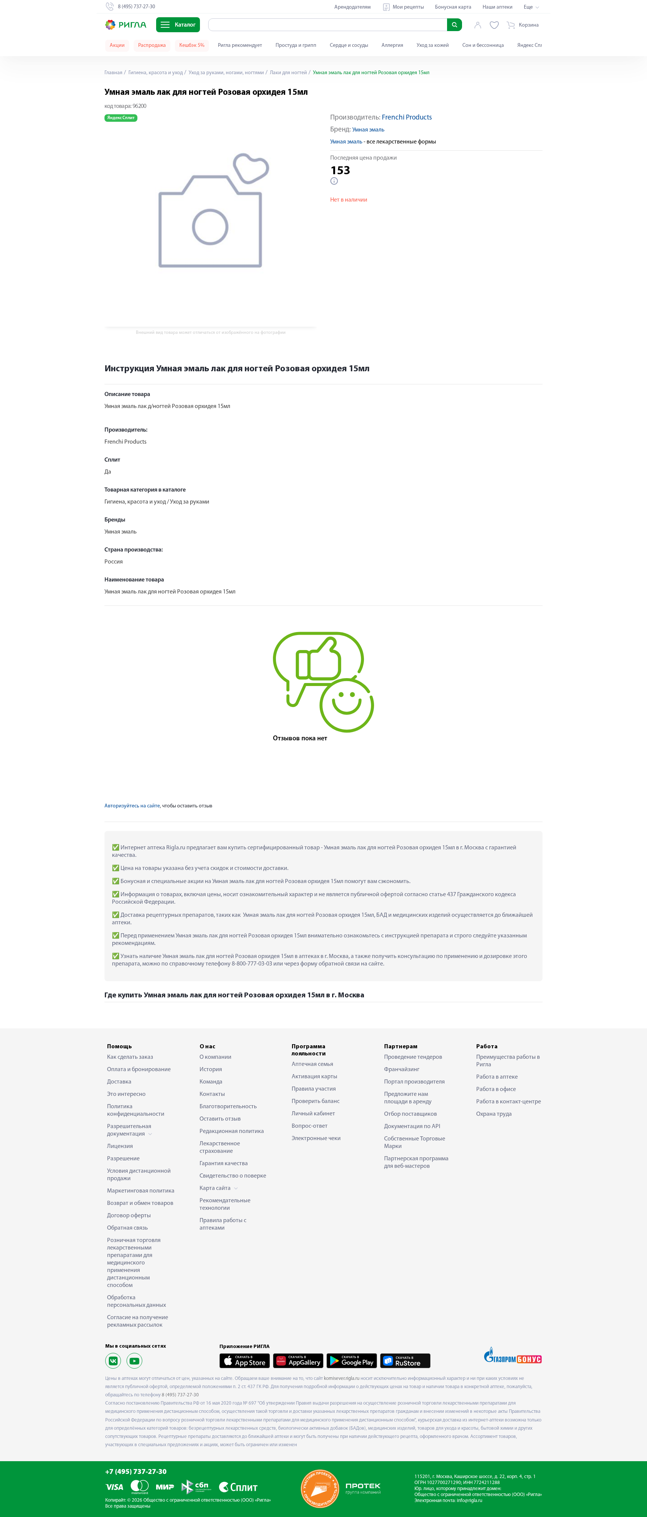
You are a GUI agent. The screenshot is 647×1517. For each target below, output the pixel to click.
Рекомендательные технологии (225, 1204)
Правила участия (314, 1089)
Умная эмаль (368, 130)
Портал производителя (414, 1082)
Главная (113, 73)
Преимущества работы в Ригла (508, 1061)
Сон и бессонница (483, 45)
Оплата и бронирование (139, 1070)
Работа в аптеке (497, 1077)
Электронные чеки (316, 1139)
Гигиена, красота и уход (155, 73)
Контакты (212, 1094)
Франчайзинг (401, 1070)
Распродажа (152, 45)
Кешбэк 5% (191, 45)
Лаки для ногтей (288, 73)
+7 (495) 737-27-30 (136, 1472)
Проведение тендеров (413, 1057)
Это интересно (126, 1094)
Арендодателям (352, 7)
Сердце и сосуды (349, 45)
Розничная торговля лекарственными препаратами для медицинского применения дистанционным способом (134, 1263)
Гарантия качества (224, 1164)
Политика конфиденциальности (135, 1110)
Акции (117, 45)
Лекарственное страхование (220, 1147)
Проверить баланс (316, 1101)
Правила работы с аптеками (223, 1224)
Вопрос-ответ (310, 1126)
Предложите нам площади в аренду (408, 1098)
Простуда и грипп (296, 45)
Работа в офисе (496, 1090)
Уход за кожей (433, 45)
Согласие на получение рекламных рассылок (137, 1321)
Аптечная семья (312, 1064)
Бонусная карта (453, 7)
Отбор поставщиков (410, 1114)
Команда (211, 1082)
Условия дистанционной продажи (139, 1175)
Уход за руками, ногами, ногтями (226, 73)
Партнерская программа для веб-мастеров (416, 1162)
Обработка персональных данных (136, 1301)
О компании (215, 1057)
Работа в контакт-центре (508, 1102)
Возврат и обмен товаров (140, 1203)
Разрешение (123, 1159)
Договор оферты (129, 1216)
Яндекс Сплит (533, 45)
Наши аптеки (498, 7)
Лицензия (120, 1146)
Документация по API (412, 1127)
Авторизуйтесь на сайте (132, 806)
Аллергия (392, 45)
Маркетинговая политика (140, 1191)
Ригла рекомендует (240, 45)
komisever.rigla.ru (341, 1378)
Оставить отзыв (220, 1119)
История (211, 1070)
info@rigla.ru (469, 1500)
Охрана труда (494, 1114)
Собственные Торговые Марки (414, 1142)
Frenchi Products (407, 117)
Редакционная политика (232, 1131)
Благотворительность (228, 1107)
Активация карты (314, 1077)
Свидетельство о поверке (233, 1176)
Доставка (119, 1082)
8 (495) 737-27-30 (180, 1395)
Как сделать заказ (130, 1057)
